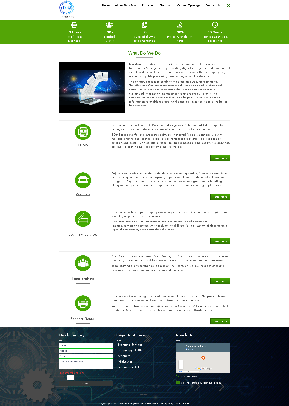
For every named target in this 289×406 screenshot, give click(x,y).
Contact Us (212, 5)
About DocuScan (126, 5)
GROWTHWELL (182, 404)
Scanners (123, 356)
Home (106, 5)
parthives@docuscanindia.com (201, 382)
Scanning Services (129, 344)
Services (165, 5)
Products (147, 5)
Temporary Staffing (130, 350)
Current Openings (188, 5)
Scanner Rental (128, 367)
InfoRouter (124, 361)
